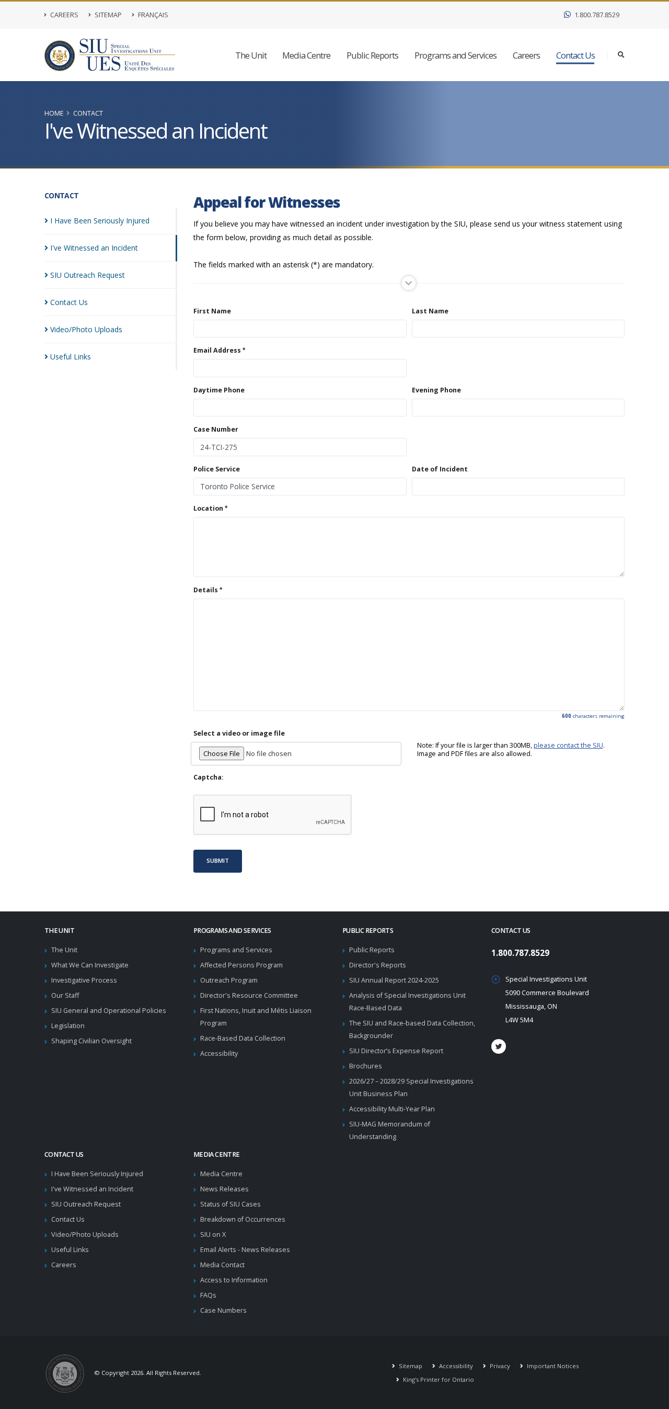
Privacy (499, 1366)
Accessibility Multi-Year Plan (392, 1108)
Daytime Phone (219, 390)
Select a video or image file (239, 733)
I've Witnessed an (94, 248)
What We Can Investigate (90, 965)
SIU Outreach (87, 275)
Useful (70, 357)
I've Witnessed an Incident (92, 1189)
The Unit (251, 55)
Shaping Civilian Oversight (91, 1040)
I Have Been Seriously (99, 221)
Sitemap (107, 14)
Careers (63, 14)
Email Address (217, 350)
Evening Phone (436, 390)
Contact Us (575, 55)
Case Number (215, 429)
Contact (88, 113)
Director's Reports (377, 965)
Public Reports (372, 55)
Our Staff (65, 995)
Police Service (216, 469)
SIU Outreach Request (86, 1204)
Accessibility (219, 1053)
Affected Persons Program (241, 965)
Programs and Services (455, 55)
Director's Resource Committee (249, 995)
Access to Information (234, 1280)
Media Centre (306, 55)
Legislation (68, 1025)
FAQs (208, 1295)
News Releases (224, 1189)
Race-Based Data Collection (242, 1038)
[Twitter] (498, 1046)
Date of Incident (440, 469)
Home (54, 113)
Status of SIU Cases (230, 1204)
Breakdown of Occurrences (242, 1219)
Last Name (430, 311)
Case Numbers (223, 1310)
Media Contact (222, 1264)
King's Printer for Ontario (437, 1379)
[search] (621, 55)
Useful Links (70, 1249)
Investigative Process (84, 980)
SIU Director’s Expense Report (396, 1050)
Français (152, 14)
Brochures (365, 1066)
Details (205, 590)
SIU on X (213, 1234)
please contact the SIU (568, 745)
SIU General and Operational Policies (108, 1010)
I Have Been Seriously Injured (97, 1173)
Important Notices (552, 1366)
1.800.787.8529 (596, 14)
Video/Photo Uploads (85, 1234)
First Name (212, 311)
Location (208, 508)
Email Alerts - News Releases (245, 1249)
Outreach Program (229, 980)
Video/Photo (86, 329)
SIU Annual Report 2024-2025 (394, 980)
